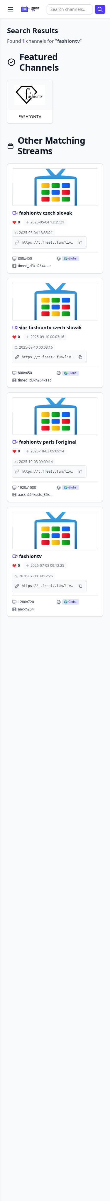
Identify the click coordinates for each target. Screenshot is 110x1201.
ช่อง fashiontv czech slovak (50, 327)
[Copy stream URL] (80, 242)
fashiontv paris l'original (48, 442)
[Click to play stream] (55, 187)
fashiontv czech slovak (45, 213)
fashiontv (30, 556)
